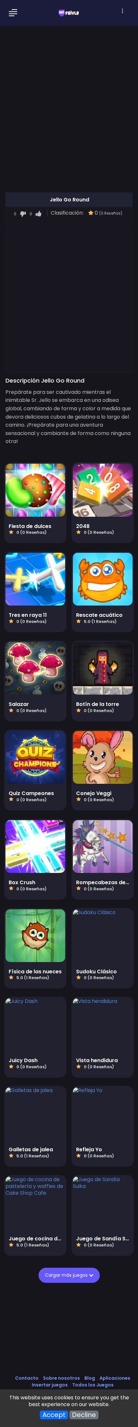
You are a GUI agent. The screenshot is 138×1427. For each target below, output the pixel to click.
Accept (53, 1415)
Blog (89, 1378)
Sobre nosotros (61, 1378)
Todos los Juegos (93, 1385)
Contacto (27, 1378)
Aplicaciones (114, 1378)
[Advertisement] (69, 300)
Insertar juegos (50, 1385)
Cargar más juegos (67, 1275)
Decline (84, 1415)
